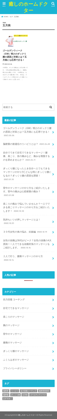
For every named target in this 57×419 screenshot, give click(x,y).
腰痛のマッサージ (12, 342)
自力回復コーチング (28, 391)
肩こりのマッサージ (13, 316)
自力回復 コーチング (14, 299)
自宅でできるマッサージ (16, 308)
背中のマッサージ (12, 334)
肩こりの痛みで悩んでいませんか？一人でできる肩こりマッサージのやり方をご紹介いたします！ (26, 207)
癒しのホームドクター (28, 7)
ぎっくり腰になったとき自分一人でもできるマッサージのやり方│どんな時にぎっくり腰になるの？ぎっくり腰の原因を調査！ (27, 174)
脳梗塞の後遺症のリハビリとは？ (26, 144)
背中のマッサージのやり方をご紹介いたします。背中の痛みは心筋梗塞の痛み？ (26, 191)
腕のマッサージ (11, 325)
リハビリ (14, 391)
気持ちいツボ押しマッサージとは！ (21, 221)
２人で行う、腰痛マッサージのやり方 (23, 258)
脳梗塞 (5, 391)
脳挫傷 (5, 395)
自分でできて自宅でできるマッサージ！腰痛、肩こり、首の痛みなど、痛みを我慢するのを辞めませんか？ (26, 156)
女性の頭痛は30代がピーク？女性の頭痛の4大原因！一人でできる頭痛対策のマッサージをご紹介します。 (27, 244)
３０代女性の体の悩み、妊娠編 (25, 231)
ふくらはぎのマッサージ (17, 359)
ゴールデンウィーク (38, 395)
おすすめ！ (7, 399)
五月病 (25, 395)
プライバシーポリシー (14, 368)
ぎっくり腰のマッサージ (16, 351)
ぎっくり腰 (15, 395)
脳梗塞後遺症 (44, 391)
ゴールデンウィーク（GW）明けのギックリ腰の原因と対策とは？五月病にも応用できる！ (27, 132)
